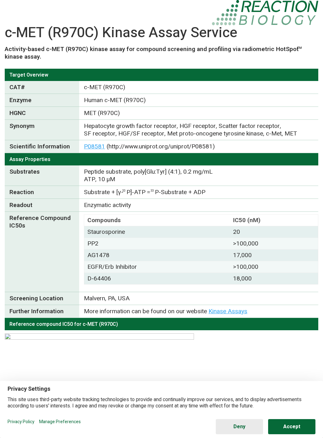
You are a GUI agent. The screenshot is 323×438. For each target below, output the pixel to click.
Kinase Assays (227, 311)
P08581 (94, 146)
